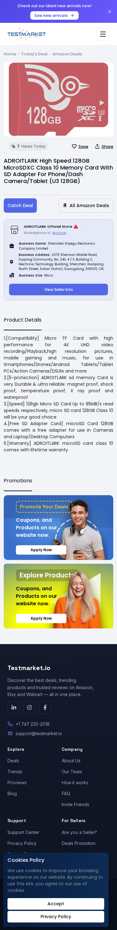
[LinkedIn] (13, 707)
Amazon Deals (67, 54)
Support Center (23, 832)
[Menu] (103, 34)
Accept (55, 904)
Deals (13, 760)
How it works (75, 782)
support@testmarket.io (39, 733)
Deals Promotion (78, 843)
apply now (41, 549)
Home (10, 54)
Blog (12, 793)
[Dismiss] (109, 11)
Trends (14, 771)
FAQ (66, 793)
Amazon (59, 232)
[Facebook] (45, 707)
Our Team (72, 771)
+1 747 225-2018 (33, 724)
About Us (71, 760)
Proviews (17, 782)
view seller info (58, 289)
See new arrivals (51, 15)
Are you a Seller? (79, 832)
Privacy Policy (22, 843)
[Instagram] (29, 707)
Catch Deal (20, 205)
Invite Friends (75, 804)
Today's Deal (34, 54)
